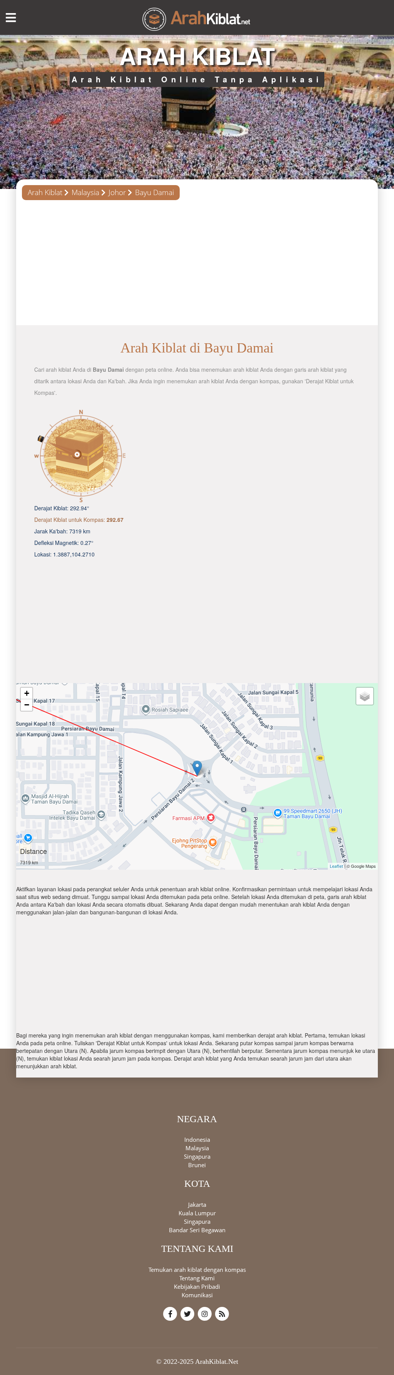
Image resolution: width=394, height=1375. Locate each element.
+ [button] (26, 693)
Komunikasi (197, 1295)
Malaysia (85, 192)
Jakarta (197, 1204)
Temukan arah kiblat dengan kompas (197, 1269)
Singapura (197, 1156)
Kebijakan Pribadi (197, 1286)
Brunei (197, 1165)
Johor (117, 192)
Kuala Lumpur (197, 1213)
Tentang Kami (197, 1278)
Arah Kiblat (45, 192)
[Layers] (364, 696)
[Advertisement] (197, 265)
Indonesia (197, 1139)
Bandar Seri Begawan (197, 1230)
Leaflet (336, 866)
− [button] (26, 705)
